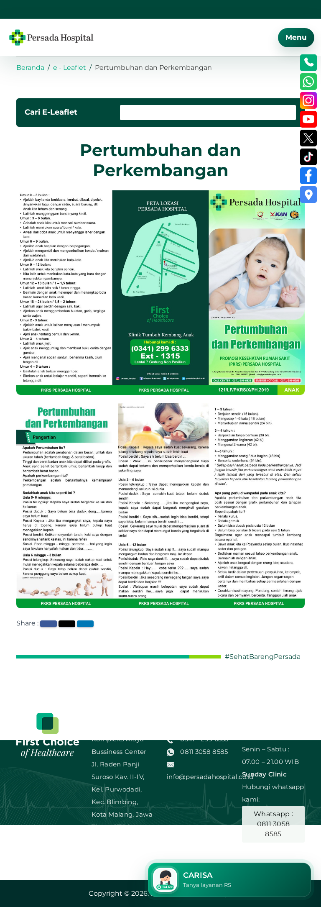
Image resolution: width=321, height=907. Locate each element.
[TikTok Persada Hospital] (308, 157)
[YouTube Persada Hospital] (308, 119)
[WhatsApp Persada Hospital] (308, 81)
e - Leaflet (69, 68)
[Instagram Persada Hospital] (308, 100)
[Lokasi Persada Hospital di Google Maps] (308, 194)
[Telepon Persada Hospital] (308, 62)
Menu (296, 37)
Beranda (30, 68)
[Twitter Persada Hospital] (308, 138)
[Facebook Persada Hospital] (308, 175)
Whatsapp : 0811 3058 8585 (273, 824)
